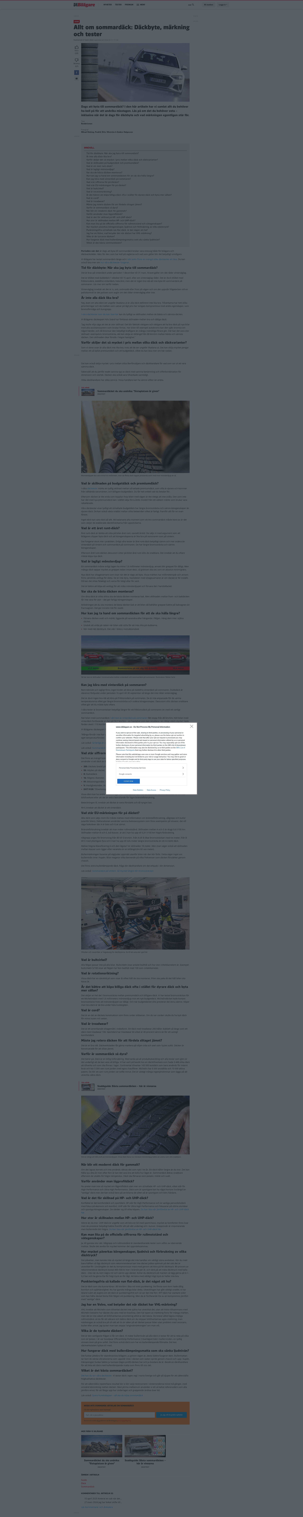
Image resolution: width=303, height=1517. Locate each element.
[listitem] (151, 768)
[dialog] (151, 758)
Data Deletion (138, 790)
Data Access (151, 790)
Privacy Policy (165, 790)
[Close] (192, 727)
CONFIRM (128, 781)
